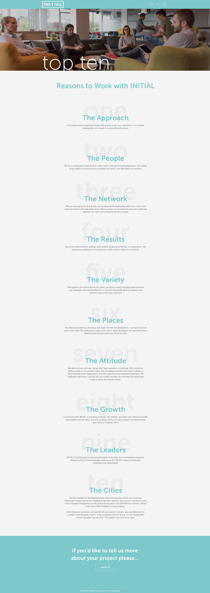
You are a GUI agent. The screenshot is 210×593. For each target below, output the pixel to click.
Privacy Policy (124, 591)
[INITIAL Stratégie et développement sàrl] (53, 4)
